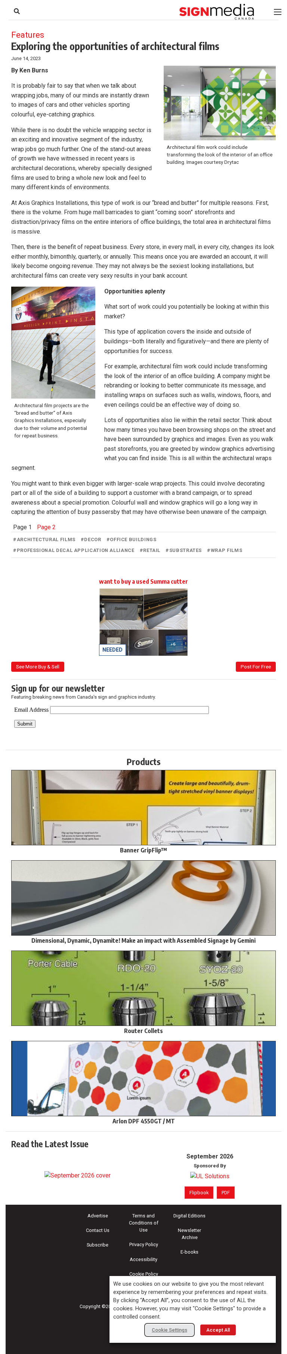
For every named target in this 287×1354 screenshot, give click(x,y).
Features (27, 35)
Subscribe (97, 1245)
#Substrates (184, 550)
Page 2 (46, 527)
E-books (189, 1252)
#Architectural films (44, 539)
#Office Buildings (132, 539)
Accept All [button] (218, 1330)
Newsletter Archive (189, 1233)
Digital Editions (189, 1216)
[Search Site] (17, 11)
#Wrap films (224, 550)
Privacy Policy (143, 1244)
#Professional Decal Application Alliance (74, 550)
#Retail (150, 550)
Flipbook (199, 1192)
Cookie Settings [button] (169, 1330)
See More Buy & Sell (37, 667)
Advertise (97, 1216)
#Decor (91, 539)
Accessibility (143, 1259)
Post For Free (256, 667)
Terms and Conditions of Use (143, 1223)
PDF (226, 1192)
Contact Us (97, 1230)
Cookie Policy (143, 1274)
